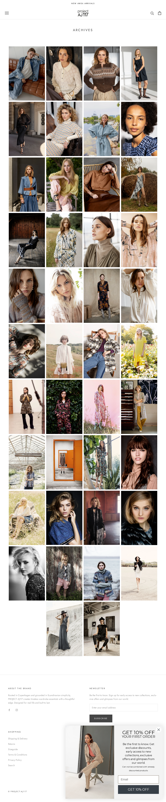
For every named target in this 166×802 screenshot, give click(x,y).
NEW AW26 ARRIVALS (83, 3)
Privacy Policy (15, 760)
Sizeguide (13, 749)
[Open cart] (159, 13)
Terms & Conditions (17, 754)
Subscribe (101, 718)
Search (11, 765)
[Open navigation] (7, 13)
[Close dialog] (158, 730)
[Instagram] (17, 710)
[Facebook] (9, 710)
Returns (11, 744)
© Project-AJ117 (17, 791)
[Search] (152, 13)
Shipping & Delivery (17, 738)
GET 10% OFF (138, 789)
